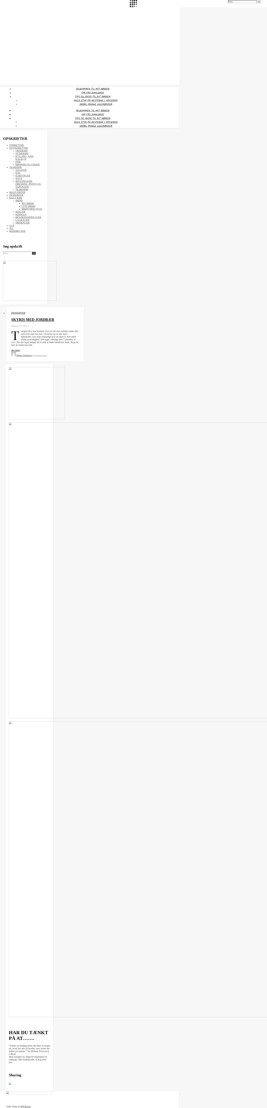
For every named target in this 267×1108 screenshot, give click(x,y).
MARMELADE (17, 231)
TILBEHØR (15, 167)
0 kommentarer (39, 355)
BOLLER (20, 211)
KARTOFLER (22, 175)
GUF (11, 225)
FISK (18, 162)
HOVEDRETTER (18, 148)
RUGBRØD (28, 203)
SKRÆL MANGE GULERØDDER (95, 104)
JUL (11, 228)
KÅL (18, 173)
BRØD (19, 200)
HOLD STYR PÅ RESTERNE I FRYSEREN (96, 100)
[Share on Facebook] (11, 1084)
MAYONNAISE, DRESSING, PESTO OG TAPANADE (28, 184)
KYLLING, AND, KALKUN (24, 157)
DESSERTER (16, 195)
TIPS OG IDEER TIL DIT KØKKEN (92, 97)
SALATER (21, 170)
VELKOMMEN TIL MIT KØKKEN (93, 89)
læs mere (15, 350)
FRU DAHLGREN (9, 9)
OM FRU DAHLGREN (93, 93)
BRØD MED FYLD (32, 209)
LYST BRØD (28, 206)
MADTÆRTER (17, 192)
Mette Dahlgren (24, 355)
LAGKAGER (22, 220)
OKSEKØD (21, 150)
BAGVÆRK (15, 198)
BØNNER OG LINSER (27, 164)
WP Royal (25, 1106)
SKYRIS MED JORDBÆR (32, 320)
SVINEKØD (21, 153)
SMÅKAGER (22, 223)
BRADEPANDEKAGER (28, 217)
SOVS (18, 178)
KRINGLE (21, 214)
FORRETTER (16, 145)
